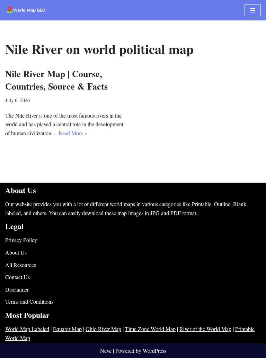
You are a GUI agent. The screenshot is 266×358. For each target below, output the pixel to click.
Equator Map (67, 328)
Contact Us (17, 277)
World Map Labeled (27, 328)
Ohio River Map (103, 328)
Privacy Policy (21, 240)
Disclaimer (17, 289)
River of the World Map (205, 328)
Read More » (73, 133)
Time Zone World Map (150, 328)
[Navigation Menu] (253, 10)
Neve (106, 350)
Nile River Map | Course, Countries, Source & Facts (56, 80)
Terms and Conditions (29, 301)
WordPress (154, 350)
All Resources (20, 264)
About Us (16, 252)
